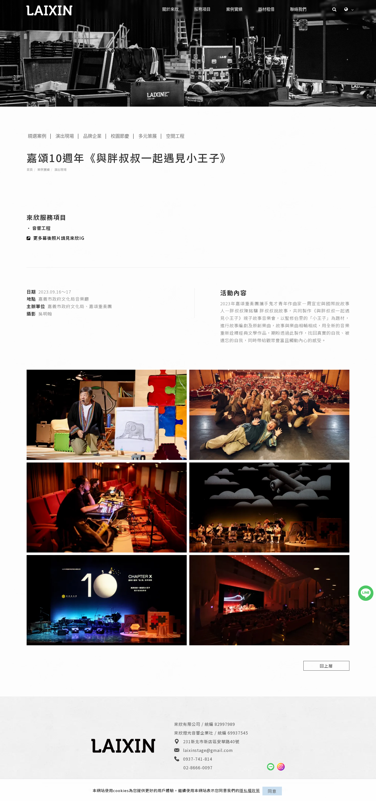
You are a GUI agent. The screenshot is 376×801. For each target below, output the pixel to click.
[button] (334, 9)
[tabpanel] (188, 53)
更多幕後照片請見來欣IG (58, 238)
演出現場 (60, 169)
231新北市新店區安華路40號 (211, 741)
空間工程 (175, 136)
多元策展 (147, 136)
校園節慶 (120, 136)
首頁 (30, 169)
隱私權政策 (249, 790)
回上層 (326, 666)
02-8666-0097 (198, 767)
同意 (272, 791)
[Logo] (49, 10)
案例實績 (43, 169)
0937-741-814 (197, 759)
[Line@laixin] (270, 767)
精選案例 (37, 136)
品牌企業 (92, 136)
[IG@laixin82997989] (281, 767)
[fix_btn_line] (365, 593)
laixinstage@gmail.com (208, 750)
